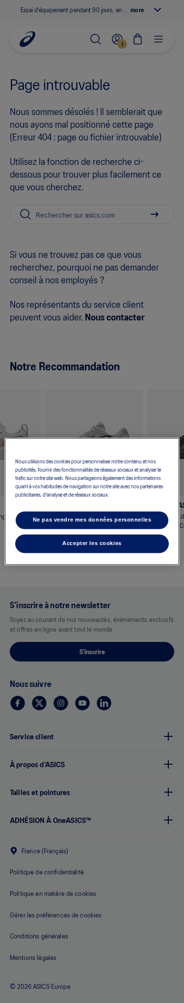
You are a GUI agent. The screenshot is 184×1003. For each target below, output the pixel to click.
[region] (91, 501)
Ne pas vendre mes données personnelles (92, 520)
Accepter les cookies (91, 544)
